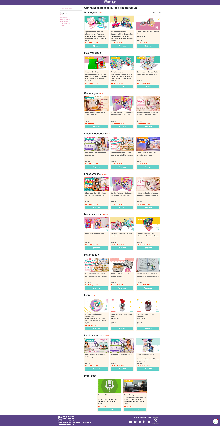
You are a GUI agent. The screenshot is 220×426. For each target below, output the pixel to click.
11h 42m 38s (157, 13)
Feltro (62, 25)
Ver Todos (100, 12)
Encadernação (64, 17)
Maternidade (64, 21)
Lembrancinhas (65, 23)
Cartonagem (64, 15)
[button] (215, 421)
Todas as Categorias (66, 8)
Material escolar (65, 19)
